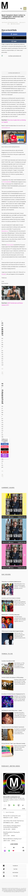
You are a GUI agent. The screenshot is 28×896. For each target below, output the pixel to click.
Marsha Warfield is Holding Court (12, 838)
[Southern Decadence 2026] (7, 668)
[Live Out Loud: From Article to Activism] (7, 606)
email (15, 41)
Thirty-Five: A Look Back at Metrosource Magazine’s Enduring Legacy (11, 582)
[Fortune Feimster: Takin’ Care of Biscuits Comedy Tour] (7, 751)
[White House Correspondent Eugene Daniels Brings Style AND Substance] (7, 639)
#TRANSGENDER (7, 182)
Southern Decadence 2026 (8, 661)
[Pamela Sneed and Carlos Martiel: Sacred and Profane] (7, 735)
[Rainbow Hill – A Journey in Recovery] (7, 622)
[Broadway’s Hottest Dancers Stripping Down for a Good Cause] (7, 701)
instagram (5, 446)
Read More (3, 373)
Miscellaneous (16, 23)
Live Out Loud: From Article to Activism (11, 598)
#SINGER (4, 274)
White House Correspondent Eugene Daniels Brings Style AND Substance (12, 631)
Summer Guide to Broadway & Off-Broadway (12, 677)
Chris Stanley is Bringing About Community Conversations (11, 826)
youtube (5, 452)
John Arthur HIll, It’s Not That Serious (13, 820)
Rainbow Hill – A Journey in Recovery (10, 614)
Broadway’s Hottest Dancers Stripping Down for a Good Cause (14, 694)
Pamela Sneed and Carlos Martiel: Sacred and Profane (13, 727)
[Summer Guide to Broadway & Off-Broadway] (7, 685)
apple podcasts (5, 455)
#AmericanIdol (9, 244)
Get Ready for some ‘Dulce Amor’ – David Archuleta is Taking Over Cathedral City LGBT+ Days (13, 711)
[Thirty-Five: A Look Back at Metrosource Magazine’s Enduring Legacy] (7, 589)
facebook (15, 34)
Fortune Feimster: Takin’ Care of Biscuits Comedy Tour (13, 744)
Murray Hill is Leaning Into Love (12, 815)
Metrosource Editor (13, 22)
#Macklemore (5, 231)
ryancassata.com (6, 127)
